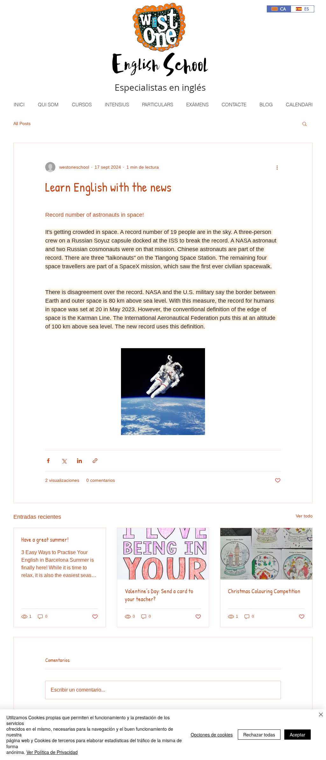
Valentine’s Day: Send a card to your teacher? (159, 595)
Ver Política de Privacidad (52, 752)
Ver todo (304, 515)
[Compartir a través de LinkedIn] (79, 461)
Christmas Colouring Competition (264, 591)
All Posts (22, 123)
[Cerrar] (321, 715)
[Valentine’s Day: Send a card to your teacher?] (163, 554)
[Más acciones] (277, 167)
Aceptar (297, 734)
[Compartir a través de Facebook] (48, 461)
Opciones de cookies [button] (212, 734)
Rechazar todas (259, 734)
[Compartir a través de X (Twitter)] (64, 461)
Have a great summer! (44, 540)
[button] (81, 104)
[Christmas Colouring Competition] (266, 554)
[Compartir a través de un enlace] (95, 461)
